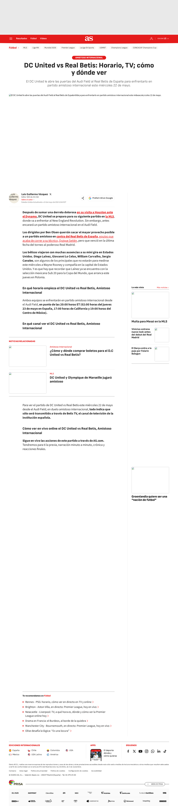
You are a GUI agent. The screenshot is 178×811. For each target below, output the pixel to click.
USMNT (103, 48)
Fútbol (33, 38)
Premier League (68, 48)
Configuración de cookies (78, 771)
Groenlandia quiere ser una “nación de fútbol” (149, 498)
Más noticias (162, 287)
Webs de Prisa (157, 784)
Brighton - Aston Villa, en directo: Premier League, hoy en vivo (61, 707)
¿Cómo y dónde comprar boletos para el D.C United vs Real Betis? (81, 353)
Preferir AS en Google (102, 198)
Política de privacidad (39, 771)
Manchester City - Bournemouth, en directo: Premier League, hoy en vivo (67, 726)
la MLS (109, 216)
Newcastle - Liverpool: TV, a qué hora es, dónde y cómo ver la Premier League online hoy (65, 714)
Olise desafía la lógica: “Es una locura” (47, 731)
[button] (83, 198)
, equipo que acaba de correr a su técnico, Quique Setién (68, 238)
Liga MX (36, 48)
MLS (25, 48)
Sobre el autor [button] (27, 199)
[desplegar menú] (11, 39)
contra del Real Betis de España (77, 236)
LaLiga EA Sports (87, 48)
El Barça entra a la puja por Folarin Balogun (141, 351)
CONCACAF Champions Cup (144, 48)
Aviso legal (23, 771)
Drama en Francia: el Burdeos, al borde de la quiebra (55, 721)
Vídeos (43, 38)
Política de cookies (58, 771)
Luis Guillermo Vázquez (34, 194)
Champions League (119, 48)
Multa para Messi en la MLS (149, 321)
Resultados (21, 38)
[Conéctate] (151, 38)
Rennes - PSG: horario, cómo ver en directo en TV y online (58, 702)
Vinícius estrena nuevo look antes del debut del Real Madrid (142, 333)
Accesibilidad (96, 771)
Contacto (12, 771)
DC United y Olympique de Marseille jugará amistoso (81, 379)
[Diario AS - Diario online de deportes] (89, 38)
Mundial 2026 (50, 48)
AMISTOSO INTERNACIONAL (89, 57)
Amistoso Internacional (61, 347)
